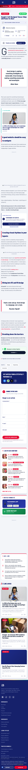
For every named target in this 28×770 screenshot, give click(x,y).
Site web (5, 429)
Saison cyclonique (5, 722)
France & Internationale (6, 712)
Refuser (8, 767)
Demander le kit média (14, 226)
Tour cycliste (4, 726)
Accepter (20, 767)
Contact (3, 742)
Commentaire (6, 401)
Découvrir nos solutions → (14, 224)
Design (8, 364)
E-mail (4, 423)
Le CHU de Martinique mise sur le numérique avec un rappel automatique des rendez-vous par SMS (13, 604)
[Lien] (15, 380)
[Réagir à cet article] (13, 35)
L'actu (2, 706)
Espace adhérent (5, 735)
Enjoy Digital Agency (5, 758)
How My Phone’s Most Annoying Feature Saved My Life (13, 667)
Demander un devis (5, 755)
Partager (7, 35)
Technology (8, 10)
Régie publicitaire (5, 737)
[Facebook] (4, 380)
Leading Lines (14, 269)
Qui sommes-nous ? (5, 733)
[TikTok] (6, 697)
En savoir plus (20, 764)
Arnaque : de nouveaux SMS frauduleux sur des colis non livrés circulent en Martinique (13, 636)
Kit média (3, 753)
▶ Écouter (21, 43)
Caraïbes (3, 708)
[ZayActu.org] (14, 2)
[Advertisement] (14, 167)
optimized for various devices (15, 50)
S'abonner (23, 13)
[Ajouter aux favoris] (16, 35)
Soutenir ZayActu (5, 740)
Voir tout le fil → (7, 491)
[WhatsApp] (8, 380)
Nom (4, 417)
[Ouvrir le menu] (2, 2)
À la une (3, 710)
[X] (11, 380)
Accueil (2, 10)
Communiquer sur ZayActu (7, 749)
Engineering (15, 364)
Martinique (3, 704)
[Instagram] (9, 697)
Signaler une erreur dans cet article (11, 358)
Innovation (4, 368)
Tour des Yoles (4, 724)
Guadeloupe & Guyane (6, 715)
